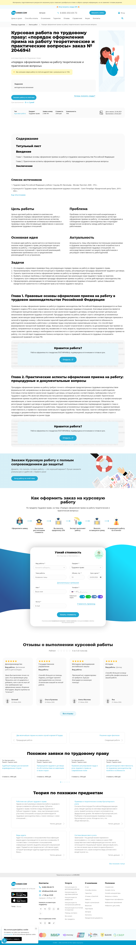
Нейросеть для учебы (112, 905)
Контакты (96, 18)
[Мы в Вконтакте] (45, 909)
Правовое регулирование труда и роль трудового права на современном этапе (85, 768)
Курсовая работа (20, 113)
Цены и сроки (16, 18)
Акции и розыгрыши (92, 902)
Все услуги (68, 916)
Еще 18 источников (18, 195)
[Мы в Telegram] (40, 909)
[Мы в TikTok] (54, 923)
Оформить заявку (97, 13)
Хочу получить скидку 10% (68, 7)
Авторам (42, 13)
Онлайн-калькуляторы (112, 893)
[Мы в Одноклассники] (45, 923)
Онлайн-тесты (110, 890)
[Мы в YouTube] (49, 923)
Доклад (119, 667)
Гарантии (57, 18)
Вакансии (88, 905)
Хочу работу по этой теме (24, 478)
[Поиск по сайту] (122, 18)
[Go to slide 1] (60, 782)
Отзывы (67, 18)
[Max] (100, 596)
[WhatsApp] (88, 596)
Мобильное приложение (113, 902)
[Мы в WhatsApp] (54, 909)
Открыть (67, 359)
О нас (87, 887)
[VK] (94, 596)
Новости (88, 899)
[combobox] (50, 567)
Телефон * (75, 587)
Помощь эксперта (71, 913)
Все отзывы (68, 713)
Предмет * (75, 563)
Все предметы (70, 919)
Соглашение (8, 934)
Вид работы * (40, 563)
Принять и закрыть (13, 939)
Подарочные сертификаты (114, 899)
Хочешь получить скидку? (84, 96)
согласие (86, 621)
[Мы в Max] (58, 909)
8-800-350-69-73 (48, 887)
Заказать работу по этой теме (23, 97)
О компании (45, 18)
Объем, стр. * (77, 573)
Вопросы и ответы (111, 896)
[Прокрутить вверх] (131, 936)
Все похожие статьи (117, 864)
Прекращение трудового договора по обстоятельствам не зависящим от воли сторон (50, 768)
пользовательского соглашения (58, 621)
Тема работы (40, 573)
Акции (87, 18)
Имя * (38, 587)
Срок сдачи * (94, 573)
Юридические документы (94, 918)
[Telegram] (82, 596)
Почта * (38, 602)
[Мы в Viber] (49, 909)
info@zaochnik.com (49, 891)
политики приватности (71, 621)
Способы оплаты (31, 18)
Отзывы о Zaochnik (91, 896)
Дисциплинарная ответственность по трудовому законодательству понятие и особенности (119, 768)
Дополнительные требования (68, 583)
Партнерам (89, 909)
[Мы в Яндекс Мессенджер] (40, 913)
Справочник (77, 18)
